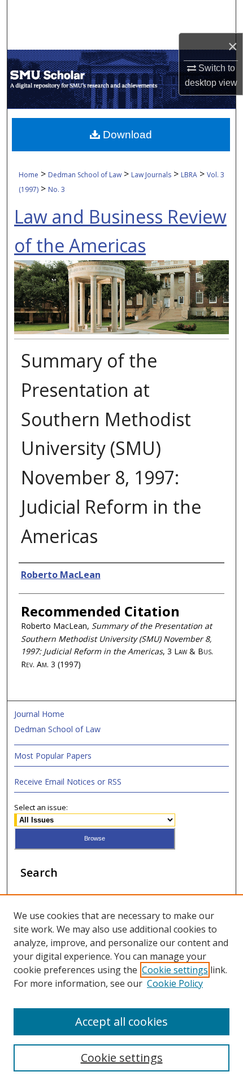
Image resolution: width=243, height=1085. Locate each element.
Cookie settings (175, 970)
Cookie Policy (175, 983)
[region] (121, 989)
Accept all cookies (121, 1021)
